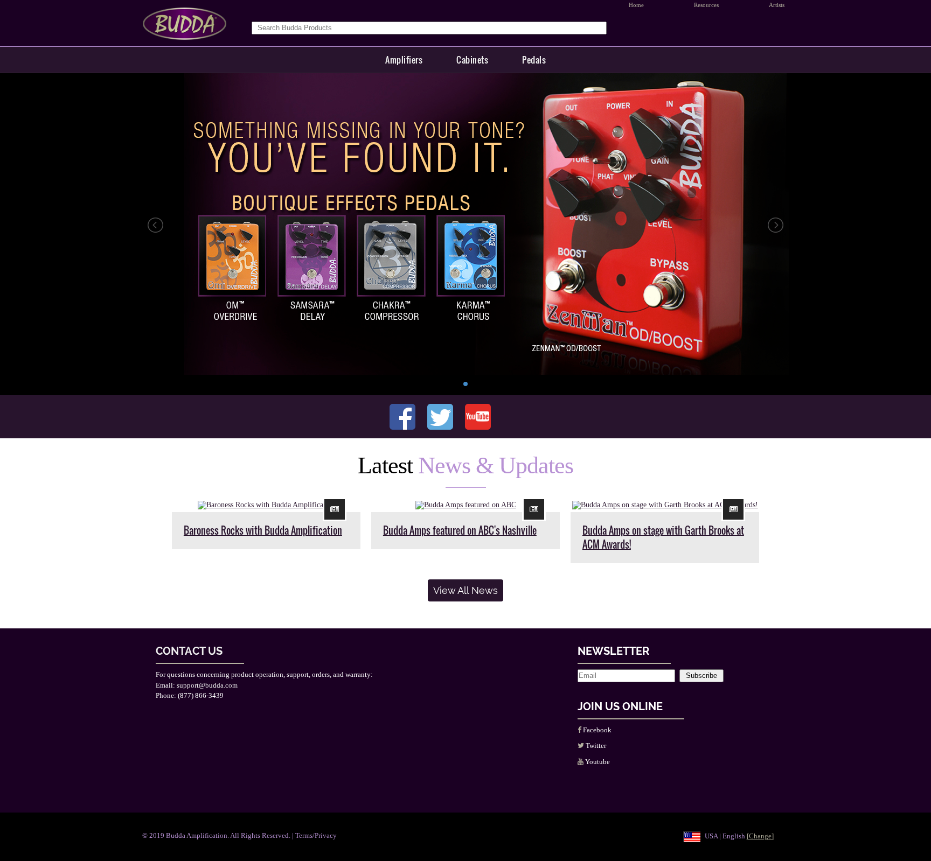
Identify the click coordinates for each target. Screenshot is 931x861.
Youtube (596, 762)
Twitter (595, 745)
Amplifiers (403, 59)
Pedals (534, 59)
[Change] (760, 836)
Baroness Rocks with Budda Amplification (263, 530)
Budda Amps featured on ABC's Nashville (460, 530)
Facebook (596, 730)
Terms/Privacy (316, 835)
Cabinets (472, 59)
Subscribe (701, 675)
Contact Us (189, 651)
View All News (465, 590)
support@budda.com (207, 685)
